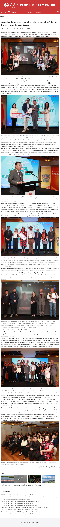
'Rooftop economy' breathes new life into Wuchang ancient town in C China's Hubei (34, 485)
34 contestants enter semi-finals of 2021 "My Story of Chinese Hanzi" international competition (23, 512)
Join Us (33, 522)
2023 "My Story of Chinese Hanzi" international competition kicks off (17, 495)
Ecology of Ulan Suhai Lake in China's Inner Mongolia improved (7, 485)
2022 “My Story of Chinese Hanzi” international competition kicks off (17, 503)
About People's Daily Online (26, 522)
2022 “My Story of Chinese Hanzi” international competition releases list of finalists (20, 501)
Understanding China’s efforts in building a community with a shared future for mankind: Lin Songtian (24, 507)
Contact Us (37, 522)
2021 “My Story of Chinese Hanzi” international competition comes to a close (19, 505)
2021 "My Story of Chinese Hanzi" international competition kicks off (17, 514)
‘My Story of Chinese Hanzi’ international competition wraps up (15, 499)
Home (1, 16)
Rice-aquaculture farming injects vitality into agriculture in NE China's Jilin (20, 485)
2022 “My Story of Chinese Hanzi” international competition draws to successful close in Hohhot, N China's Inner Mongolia (29, 497)
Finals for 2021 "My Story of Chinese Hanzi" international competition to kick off (19, 509)
